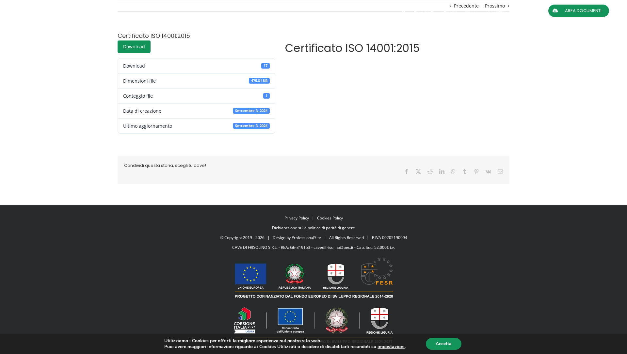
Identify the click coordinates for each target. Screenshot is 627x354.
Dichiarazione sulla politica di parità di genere (313, 228)
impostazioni (391, 347)
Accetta (444, 344)
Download (134, 46)
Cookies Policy (330, 218)
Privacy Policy (296, 218)
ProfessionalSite (306, 237)
